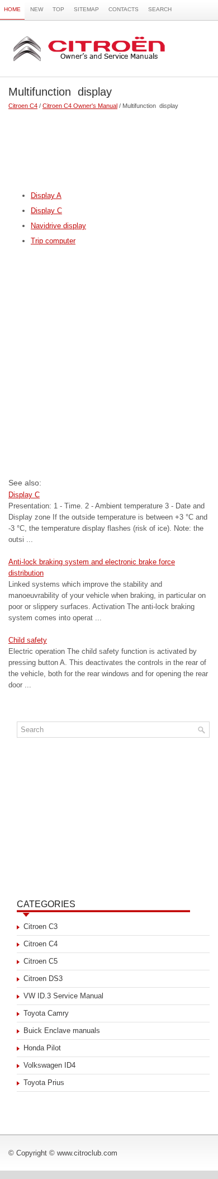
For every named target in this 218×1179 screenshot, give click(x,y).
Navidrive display (58, 225)
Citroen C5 (40, 961)
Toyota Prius (43, 1082)
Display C (46, 210)
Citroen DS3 (43, 978)
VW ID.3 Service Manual (63, 996)
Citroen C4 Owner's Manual (79, 105)
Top (58, 9)
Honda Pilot (42, 1048)
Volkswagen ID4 (49, 1065)
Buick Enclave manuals (61, 1030)
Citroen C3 (40, 926)
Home (12, 9)
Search (160, 9)
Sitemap (86, 9)
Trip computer (53, 241)
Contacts (123, 9)
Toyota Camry (46, 1013)
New (36, 9)
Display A (46, 195)
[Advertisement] (109, 145)
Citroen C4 (22, 105)
